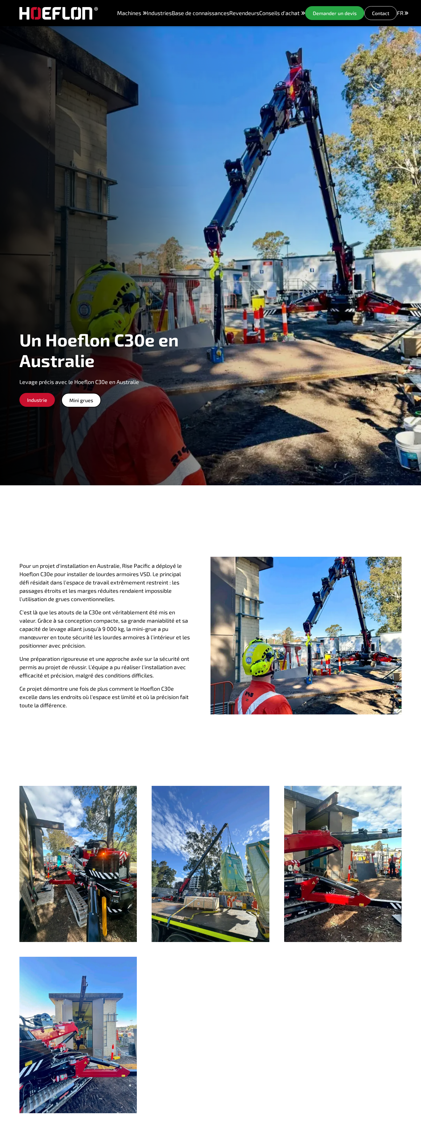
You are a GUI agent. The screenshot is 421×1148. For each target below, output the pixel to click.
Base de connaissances (200, 13)
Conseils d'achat (279, 13)
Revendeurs (244, 13)
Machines (129, 13)
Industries (159, 13)
